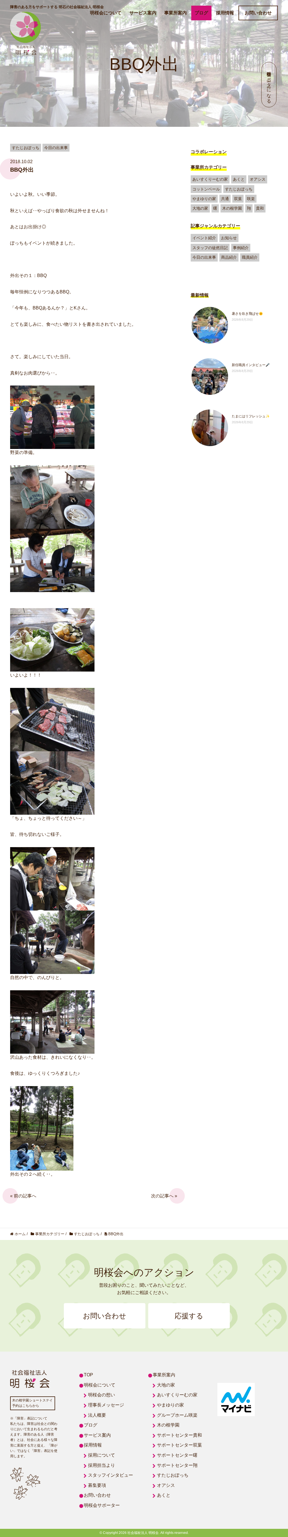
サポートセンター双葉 (179, 1445)
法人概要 (97, 1415)
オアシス (258, 179)
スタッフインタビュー (110, 1475)
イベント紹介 (204, 238)
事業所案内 (175, 12)
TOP (88, 1374)
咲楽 (251, 198)
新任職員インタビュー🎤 (251, 365)
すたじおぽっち (239, 189)
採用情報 (225, 12)
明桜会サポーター (102, 1505)
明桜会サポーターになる (269, 84)
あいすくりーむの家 (210, 179)
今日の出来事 (204, 257)
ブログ (201, 12)
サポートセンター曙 (177, 1455)
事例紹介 (241, 247)
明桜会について (106, 12)
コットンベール (206, 189)
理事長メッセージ (106, 1405)
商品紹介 (229, 257)
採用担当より (101, 1465)
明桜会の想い (101, 1394)
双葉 (238, 198)
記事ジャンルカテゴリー (215, 225)
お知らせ (229, 238)
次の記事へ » (164, 1195)
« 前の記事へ (23, 1195)
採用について (101, 1455)
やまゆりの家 (204, 198)
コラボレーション (209, 151)
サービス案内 (142, 12)
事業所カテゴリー (209, 167)
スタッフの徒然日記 (210, 247)
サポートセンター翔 (177, 1465)
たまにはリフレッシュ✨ (251, 416)
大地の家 (200, 208)
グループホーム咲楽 (177, 1415)
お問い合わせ (258, 12)
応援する (189, 1316)
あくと (239, 179)
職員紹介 (250, 257)
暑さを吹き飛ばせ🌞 (247, 314)
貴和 (260, 208)
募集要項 (97, 1485)
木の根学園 (232, 208)
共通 (225, 198)
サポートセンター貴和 (179, 1435)
